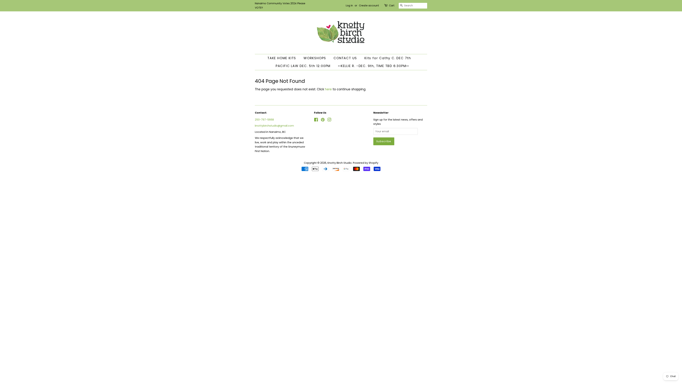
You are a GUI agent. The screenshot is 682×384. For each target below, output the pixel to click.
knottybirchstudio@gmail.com (274, 125)
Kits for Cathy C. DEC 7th (387, 58)
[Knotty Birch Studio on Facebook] (316, 120)
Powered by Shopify (365, 163)
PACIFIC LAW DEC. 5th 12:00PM (303, 66)
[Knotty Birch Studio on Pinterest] (323, 120)
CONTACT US (345, 58)
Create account (369, 5)
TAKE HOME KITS (281, 58)
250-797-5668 (264, 119)
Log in (349, 5)
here (328, 89)
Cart (391, 5)
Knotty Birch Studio (340, 163)
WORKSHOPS (315, 58)
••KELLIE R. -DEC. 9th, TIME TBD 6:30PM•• (373, 66)
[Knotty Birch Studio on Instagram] (329, 120)
